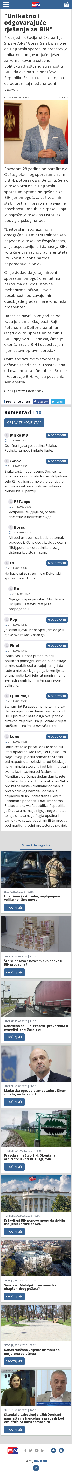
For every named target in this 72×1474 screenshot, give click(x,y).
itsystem (40, 1461)
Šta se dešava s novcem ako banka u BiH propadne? (33, 963)
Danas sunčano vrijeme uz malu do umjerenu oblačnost (32, 1352)
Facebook (42, 401)
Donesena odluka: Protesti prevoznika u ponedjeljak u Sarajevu (36, 1028)
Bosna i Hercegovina (36, 845)
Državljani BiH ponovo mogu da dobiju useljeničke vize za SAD (34, 1222)
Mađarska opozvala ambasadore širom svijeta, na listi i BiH (35, 1092)
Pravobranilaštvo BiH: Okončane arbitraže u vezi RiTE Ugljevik (30, 1157)
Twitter (59, 401)
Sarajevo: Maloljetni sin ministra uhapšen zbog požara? (30, 1287)
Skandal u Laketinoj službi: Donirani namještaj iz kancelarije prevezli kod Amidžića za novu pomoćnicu (34, 1418)
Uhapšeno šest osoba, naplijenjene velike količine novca (32, 898)
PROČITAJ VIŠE (14, 907)
